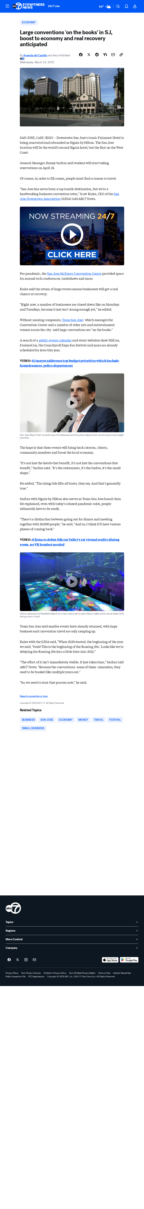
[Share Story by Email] (113, 55)
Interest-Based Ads (122, 973)
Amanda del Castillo (35, 55)
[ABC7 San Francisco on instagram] (26, 959)
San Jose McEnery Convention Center (74, 273)
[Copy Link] (121, 55)
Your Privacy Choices (31, 973)
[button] (7, 5)
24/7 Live (54, 6)
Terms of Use (104, 973)
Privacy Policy (12, 973)
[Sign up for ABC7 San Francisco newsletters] (34, 959)
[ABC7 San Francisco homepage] (28, 6)
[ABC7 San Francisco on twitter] (17, 959)
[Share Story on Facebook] (81, 55)
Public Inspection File (15, 976)
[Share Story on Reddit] (97, 55)
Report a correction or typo (34, 696)
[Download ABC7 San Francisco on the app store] (110, 960)
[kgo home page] (13, 908)
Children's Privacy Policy (55, 973)
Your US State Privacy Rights (82, 973)
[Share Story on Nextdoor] (105, 55)
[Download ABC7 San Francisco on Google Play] (129, 960)
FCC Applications (36, 976)
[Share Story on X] (89, 55)
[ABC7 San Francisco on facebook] (9, 959)
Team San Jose (72, 319)
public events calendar (55, 340)
